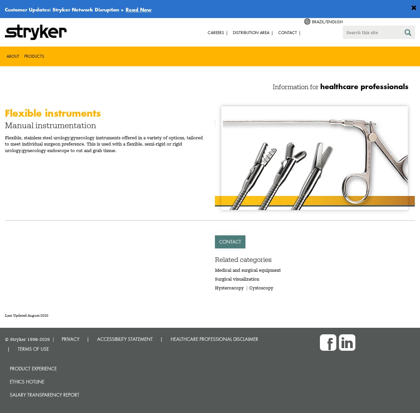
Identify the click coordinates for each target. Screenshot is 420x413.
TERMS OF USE (33, 349)
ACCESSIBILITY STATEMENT (125, 339)
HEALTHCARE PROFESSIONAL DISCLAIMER (214, 339)
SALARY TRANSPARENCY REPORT (44, 395)
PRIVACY (70, 339)
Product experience (33, 368)
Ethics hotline (27, 382)
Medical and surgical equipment (248, 270)
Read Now (139, 9)
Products (34, 56)
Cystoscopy (261, 287)
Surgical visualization (237, 279)
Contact (230, 242)
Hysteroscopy (229, 287)
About (13, 56)
